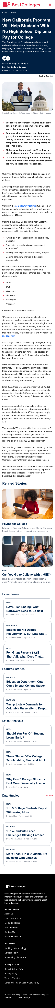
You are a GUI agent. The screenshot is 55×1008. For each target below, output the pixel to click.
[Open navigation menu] (50, 4)
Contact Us (10, 932)
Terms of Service (12, 978)
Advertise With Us (13, 936)
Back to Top (44, 76)
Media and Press (12, 922)
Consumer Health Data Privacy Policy (22, 982)
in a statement (8, 336)
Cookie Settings (23, 997)
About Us (9, 913)
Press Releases (11, 927)
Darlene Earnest (18, 67)
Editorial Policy (11, 952)
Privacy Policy (11, 973)
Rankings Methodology (15, 948)
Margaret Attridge (20, 63)
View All (49, 795)
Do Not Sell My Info (14, 969)
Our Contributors (13, 918)
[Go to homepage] (21, 4)
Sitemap (8, 997)
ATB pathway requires (25, 206)
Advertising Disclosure (15, 957)
